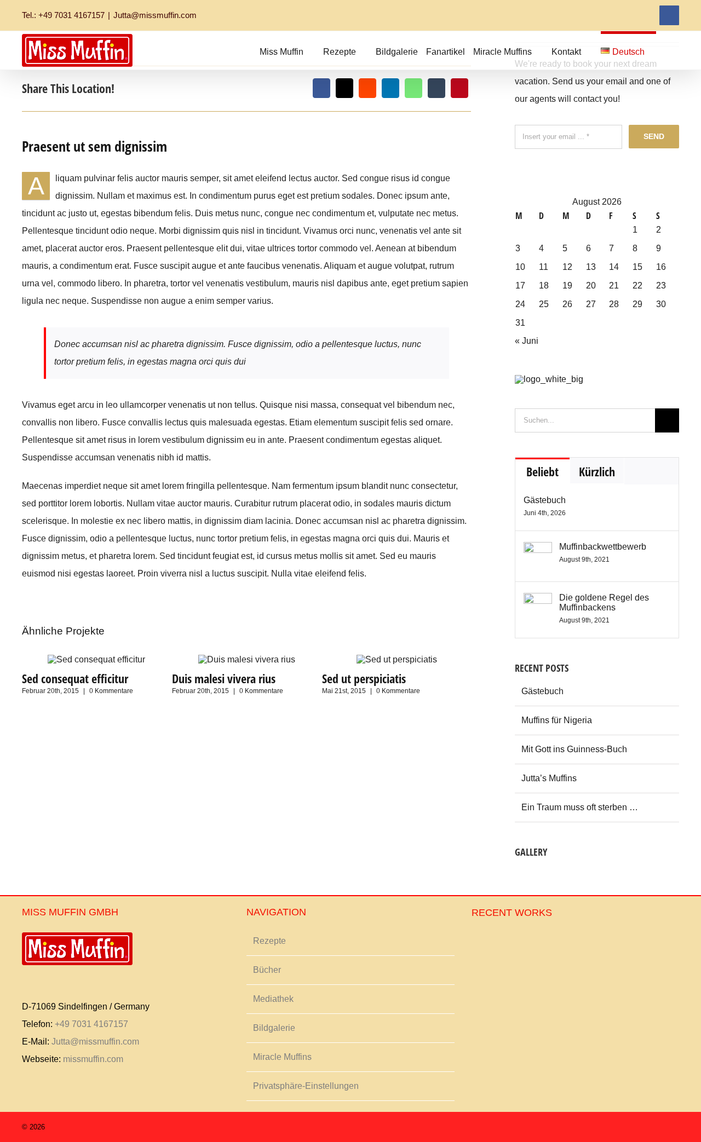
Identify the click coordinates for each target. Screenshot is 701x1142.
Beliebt (542, 471)
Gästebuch (545, 500)
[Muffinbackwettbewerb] (538, 550)
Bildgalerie (274, 1028)
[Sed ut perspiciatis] (397, 660)
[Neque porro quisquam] (515, 876)
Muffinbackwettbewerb (602, 546)
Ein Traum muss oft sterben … (579, 807)
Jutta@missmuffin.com (155, 15)
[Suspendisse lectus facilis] (527, 876)
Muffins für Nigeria (556, 720)
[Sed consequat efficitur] (96, 660)
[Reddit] (367, 88)
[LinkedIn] (390, 88)
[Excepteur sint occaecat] (523, 876)
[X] (344, 88)
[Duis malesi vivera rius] (246, 660)
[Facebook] (321, 88)
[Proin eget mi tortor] (503, 942)
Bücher (267, 969)
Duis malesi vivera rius (223, 678)
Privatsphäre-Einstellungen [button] (306, 1086)
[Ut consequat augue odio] (511, 942)
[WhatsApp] (413, 88)
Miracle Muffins (282, 1057)
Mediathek (273, 998)
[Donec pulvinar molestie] (531, 876)
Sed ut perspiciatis (364, 678)
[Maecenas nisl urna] (538, 876)
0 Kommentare (111, 691)
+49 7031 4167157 (91, 1024)
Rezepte (269, 940)
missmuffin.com (93, 1059)
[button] (667, 50)
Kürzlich (597, 471)
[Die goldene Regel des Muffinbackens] (538, 601)
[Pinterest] (459, 88)
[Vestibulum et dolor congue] (535, 876)
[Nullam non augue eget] (514, 942)
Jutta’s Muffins (549, 778)
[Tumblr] (436, 88)
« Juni (526, 340)
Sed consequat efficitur (75, 678)
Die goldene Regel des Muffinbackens (604, 602)
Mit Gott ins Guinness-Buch (574, 749)
